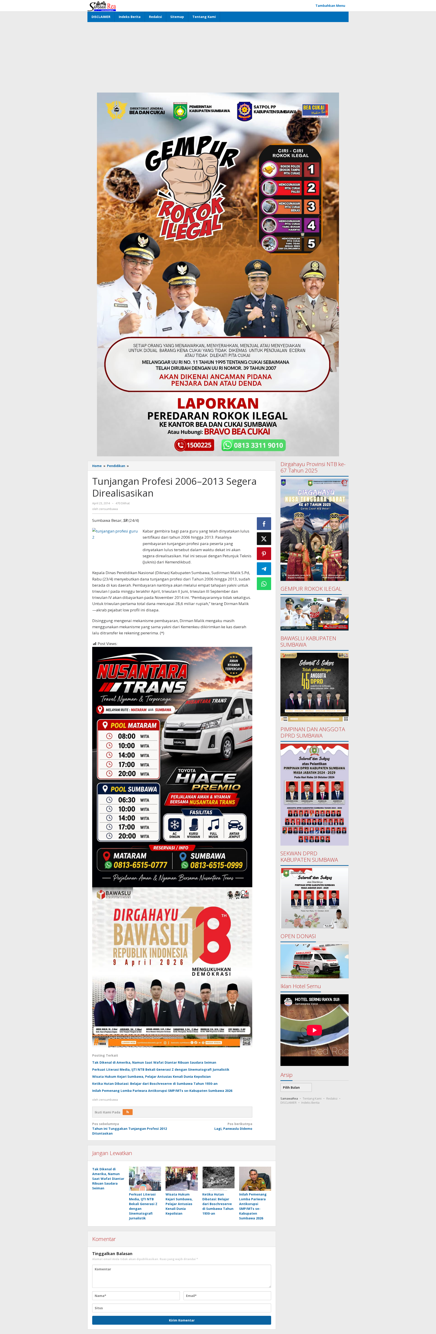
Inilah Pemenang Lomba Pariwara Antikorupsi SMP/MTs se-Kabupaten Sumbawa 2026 (162, 1090)
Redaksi (331, 1098)
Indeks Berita (310, 1102)
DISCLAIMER (288, 1102)
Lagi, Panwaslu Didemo (233, 1126)
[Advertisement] (218, 56)
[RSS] (128, 1112)
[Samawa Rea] (101, 5)
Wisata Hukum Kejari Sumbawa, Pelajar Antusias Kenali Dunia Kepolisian (151, 1076)
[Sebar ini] (264, 523)
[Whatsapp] (264, 583)
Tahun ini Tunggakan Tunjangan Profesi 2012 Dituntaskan (129, 1129)
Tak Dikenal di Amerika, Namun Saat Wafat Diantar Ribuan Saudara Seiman (154, 1062)
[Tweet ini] (264, 538)
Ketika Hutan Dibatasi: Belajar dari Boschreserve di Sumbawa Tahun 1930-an (155, 1083)
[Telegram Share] (264, 568)
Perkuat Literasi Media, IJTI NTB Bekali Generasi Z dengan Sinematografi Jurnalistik (160, 1069)
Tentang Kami (312, 1098)
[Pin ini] (264, 553)
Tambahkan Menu (330, 5)
